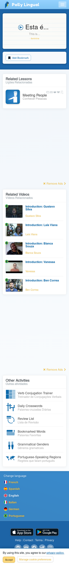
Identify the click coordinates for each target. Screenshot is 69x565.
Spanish (14, 489)
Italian (12, 502)
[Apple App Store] (21, 532)
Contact (28, 540)
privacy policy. (55, 553)
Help (18, 540)
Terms (39, 540)
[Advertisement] (34, 146)
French (13, 482)
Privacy (49, 540)
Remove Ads (55, 183)
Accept (9, 559)
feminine (35, 38)
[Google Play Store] (47, 532)
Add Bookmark (20, 58)
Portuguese (16, 516)
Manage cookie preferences (35, 559)
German (13, 509)
